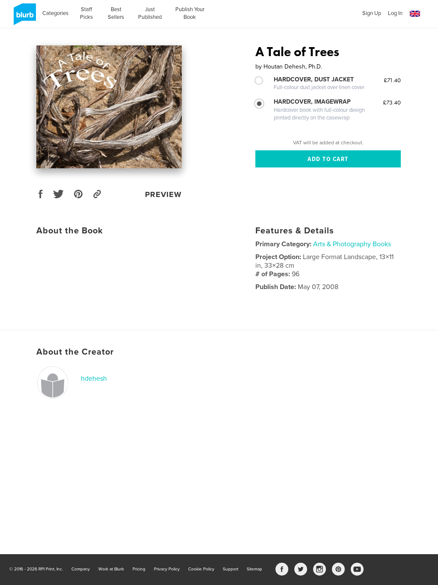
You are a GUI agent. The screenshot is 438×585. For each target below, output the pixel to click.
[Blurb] (23, 17)
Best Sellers (116, 13)
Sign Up (371, 13)
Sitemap (254, 569)
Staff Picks (86, 13)
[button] (415, 14)
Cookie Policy (201, 569)
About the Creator (75, 352)
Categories (55, 13)
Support (230, 569)
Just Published (150, 13)
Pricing (139, 569)
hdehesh (94, 378)
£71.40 (392, 80)
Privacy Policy (167, 569)
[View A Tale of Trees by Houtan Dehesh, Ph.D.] (109, 106)
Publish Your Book (189, 13)
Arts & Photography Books (352, 244)
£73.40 (392, 102)
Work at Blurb (111, 569)
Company (80, 569)
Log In (395, 13)
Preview (163, 194)
